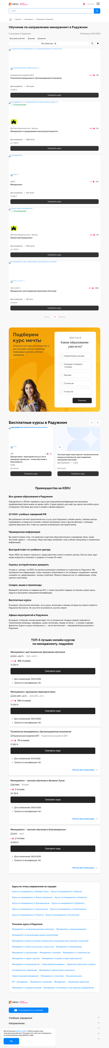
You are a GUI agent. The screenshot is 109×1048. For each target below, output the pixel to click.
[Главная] (10, 19)
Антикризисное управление (24, 970)
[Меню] (98, 4)
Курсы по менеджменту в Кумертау (71, 897)
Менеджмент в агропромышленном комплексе (33, 929)
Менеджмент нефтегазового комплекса (57, 970)
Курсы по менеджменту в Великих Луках (30, 891)
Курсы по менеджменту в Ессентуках (62, 915)
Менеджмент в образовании (69, 947)
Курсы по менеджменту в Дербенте (68, 903)
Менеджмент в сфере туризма (26, 958)
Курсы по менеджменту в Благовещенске (31, 903)
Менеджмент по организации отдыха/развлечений (35, 935)
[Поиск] (97, 11)
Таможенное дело (74, 976)
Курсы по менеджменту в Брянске (66, 891)
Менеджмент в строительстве (76, 953)
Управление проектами (78, 982)
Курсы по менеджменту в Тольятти (27, 915)
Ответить (82, 400)
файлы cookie (21, 1031)
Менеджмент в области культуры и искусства (33, 947)
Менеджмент (60, 982)
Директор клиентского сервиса (81, 964)
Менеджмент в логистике (52, 976)
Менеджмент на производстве (26, 964)
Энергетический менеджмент (25, 976)
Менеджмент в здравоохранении (71, 929)
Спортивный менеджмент (53, 964)
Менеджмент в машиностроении (26, 988)
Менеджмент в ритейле (50, 953)
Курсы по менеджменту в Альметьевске (68, 909)
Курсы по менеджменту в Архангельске (30, 909)
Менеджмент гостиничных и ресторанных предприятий (68, 988)
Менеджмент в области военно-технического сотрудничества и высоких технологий (50, 941)
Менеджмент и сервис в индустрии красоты (62, 958)
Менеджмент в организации (24, 953)
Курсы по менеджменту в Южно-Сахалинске (32, 897)
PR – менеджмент (20, 982)
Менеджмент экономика (41, 982)
